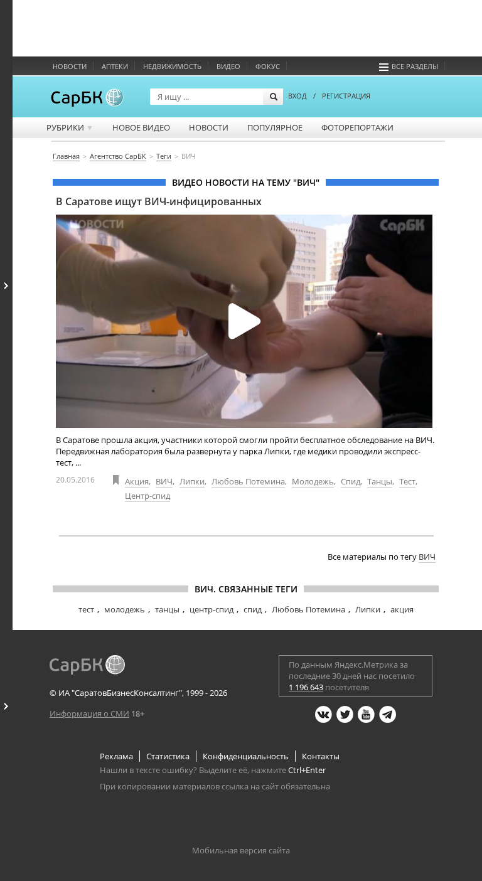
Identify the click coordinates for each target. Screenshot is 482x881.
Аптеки (115, 66)
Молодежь (313, 481)
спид (253, 609)
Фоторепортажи (357, 127)
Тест (407, 481)
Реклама (116, 756)
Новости (70, 66)
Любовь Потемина (248, 481)
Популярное (275, 127)
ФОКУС (267, 66)
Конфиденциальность (246, 756)
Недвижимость (172, 66)
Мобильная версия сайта (241, 850)
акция (402, 609)
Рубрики (70, 127)
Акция (137, 481)
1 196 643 (306, 687)
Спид (350, 481)
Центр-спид (147, 495)
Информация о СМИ (89, 713)
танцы (167, 609)
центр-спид (211, 609)
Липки (192, 481)
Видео (228, 66)
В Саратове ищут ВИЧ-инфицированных (159, 201)
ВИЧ (164, 481)
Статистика (168, 756)
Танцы (379, 481)
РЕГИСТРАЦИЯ (346, 95)
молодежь (124, 609)
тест (86, 609)
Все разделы (415, 66)
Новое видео (141, 127)
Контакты (321, 756)
